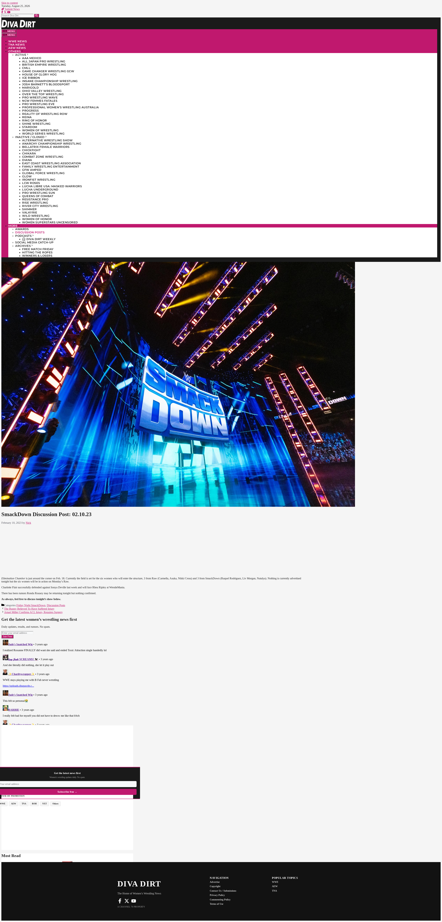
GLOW (27, 176)
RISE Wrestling (35, 202)
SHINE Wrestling (36, 123)
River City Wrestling (40, 206)
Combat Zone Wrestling (42, 156)
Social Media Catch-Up (34, 242)
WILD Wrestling (35, 215)
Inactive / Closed (30, 137)
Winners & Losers (37, 255)
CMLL (26, 68)
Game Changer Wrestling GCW (48, 71)
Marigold (30, 87)
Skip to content (9, 2)
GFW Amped (31, 170)
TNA (274, 891)
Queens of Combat (37, 196)
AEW (275, 886)
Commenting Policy (220, 899)
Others (14, 51)
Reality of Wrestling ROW (44, 114)
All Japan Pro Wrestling (43, 61)
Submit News (12, 9)
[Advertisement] (155, 550)
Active (20, 54)
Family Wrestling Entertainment (50, 166)
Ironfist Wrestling (38, 179)
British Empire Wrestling (44, 64)
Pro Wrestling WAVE (40, 97)
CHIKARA (29, 153)
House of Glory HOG (39, 74)
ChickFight (31, 150)
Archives (23, 246)
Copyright (215, 886)
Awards (22, 229)
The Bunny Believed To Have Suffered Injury (29, 608)
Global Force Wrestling (43, 173)
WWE (275, 882)
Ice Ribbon (31, 77)
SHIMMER (29, 209)
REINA (27, 117)
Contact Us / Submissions (223, 891)
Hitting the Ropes (37, 252)
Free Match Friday (38, 249)
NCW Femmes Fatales (39, 100)
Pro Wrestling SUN (38, 192)
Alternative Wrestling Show (47, 140)
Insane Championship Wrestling (50, 81)
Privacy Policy (217, 895)
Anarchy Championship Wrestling (51, 143)
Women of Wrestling (40, 130)
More (12, 225)
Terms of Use (216, 904)
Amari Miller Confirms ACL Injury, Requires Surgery (33, 612)
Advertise (215, 882)
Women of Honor (37, 219)
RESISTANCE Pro (35, 199)
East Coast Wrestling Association (51, 163)
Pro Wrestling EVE (38, 104)
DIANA (27, 160)
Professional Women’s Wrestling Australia (60, 107)
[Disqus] (155, 681)
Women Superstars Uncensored (50, 222)
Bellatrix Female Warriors (46, 147)
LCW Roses (31, 183)
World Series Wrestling (43, 133)
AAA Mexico (31, 58)
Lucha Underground (40, 189)
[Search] (36, 15)
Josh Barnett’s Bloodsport (46, 84)
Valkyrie (29, 212)
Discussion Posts (30, 232)
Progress (30, 110)
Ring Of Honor (34, 120)
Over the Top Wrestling (43, 94)
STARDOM (29, 127)
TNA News (16, 44)
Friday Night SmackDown (30, 605)
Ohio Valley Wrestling (42, 91)
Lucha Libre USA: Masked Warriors (52, 186)
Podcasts (23, 235)
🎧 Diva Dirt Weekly (39, 239)
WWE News (17, 41)
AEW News (17, 48)
